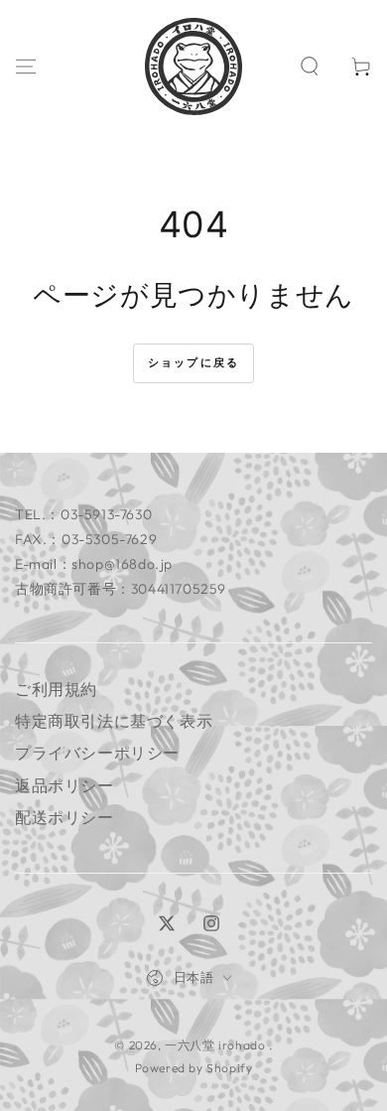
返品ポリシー (64, 785)
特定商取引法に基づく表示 (113, 721)
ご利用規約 (56, 689)
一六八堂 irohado (217, 1045)
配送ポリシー (64, 817)
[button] (309, 66)
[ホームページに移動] (193, 66)
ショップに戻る (193, 362)
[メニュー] (26, 66)
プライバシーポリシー (97, 753)
